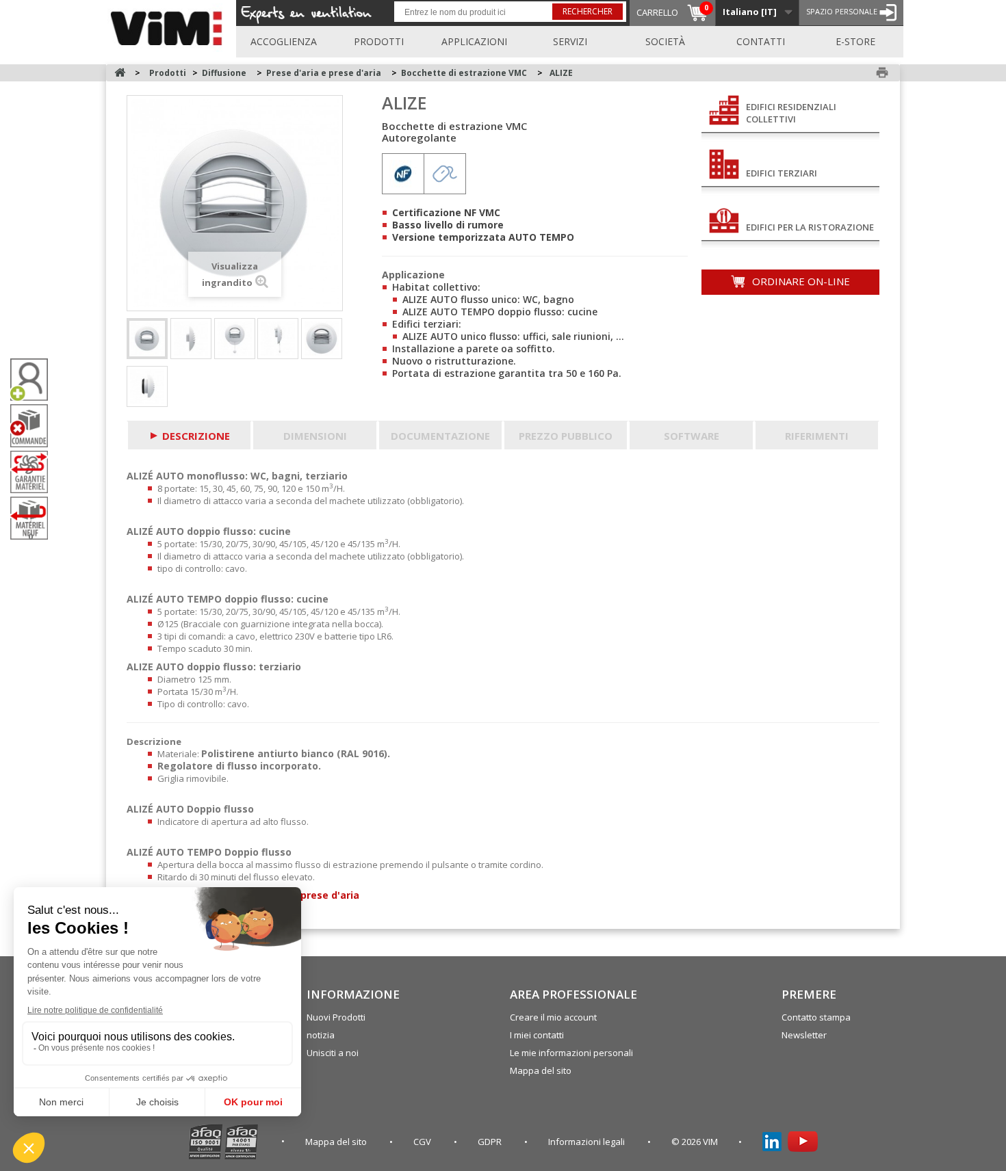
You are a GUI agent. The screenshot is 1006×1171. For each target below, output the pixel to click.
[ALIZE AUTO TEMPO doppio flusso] (321, 338)
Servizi (570, 41)
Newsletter (804, 1035)
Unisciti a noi (333, 1053)
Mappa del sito (540, 1070)
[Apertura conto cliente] (34, 380)
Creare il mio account (553, 1017)
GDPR (491, 1141)
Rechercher (587, 11)
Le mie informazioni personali (571, 1053)
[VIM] (169, 26)
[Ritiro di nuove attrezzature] (34, 518)
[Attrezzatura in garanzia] (34, 472)
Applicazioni (474, 41)
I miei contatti (537, 1035)
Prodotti (379, 41)
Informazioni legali (587, 1141)
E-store (855, 41)
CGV (423, 1141)
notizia (321, 1035)
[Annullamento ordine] (34, 425)
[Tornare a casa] (120, 72)
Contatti (760, 41)
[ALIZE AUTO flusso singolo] (147, 338)
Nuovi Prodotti (336, 1017)
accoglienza (283, 41)
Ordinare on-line (799, 281)
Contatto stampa (816, 1017)
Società (665, 41)
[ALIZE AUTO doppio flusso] (235, 338)
